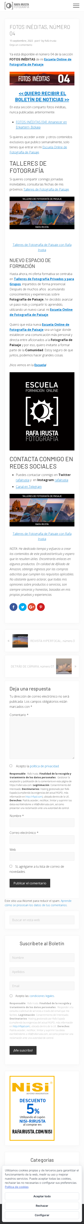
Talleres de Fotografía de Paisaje (46, 189)
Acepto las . (35, 996)
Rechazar (42, 1205)
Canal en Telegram (29, 486)
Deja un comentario (21, 45)
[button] (76, 6)
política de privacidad (44, 766)
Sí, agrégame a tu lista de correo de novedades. (37, 869)
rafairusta (22, 480)
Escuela (40, 365)
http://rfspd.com (34, 796)
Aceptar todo (42, 1196)
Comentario (19, 715)
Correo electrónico (24, 833)
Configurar (42, 1215)
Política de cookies (17, 1186)
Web (13, 849)
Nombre (17, 816)
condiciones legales (41, 996)
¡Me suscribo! (23, 1050)
